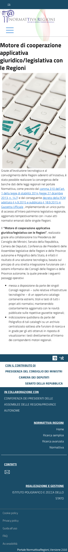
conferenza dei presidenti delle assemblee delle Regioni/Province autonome (30, 404)
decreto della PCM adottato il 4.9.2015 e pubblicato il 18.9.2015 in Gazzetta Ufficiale (33, 202)
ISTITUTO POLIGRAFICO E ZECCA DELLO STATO (38, 495)
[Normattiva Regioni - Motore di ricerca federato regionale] (35, 16)
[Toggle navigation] (34, 30)
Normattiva (56, 447)
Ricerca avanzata (53, 441)
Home (60, 429)
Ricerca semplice (53, 435)
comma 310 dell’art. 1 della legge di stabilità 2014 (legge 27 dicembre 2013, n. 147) (33, 193)
